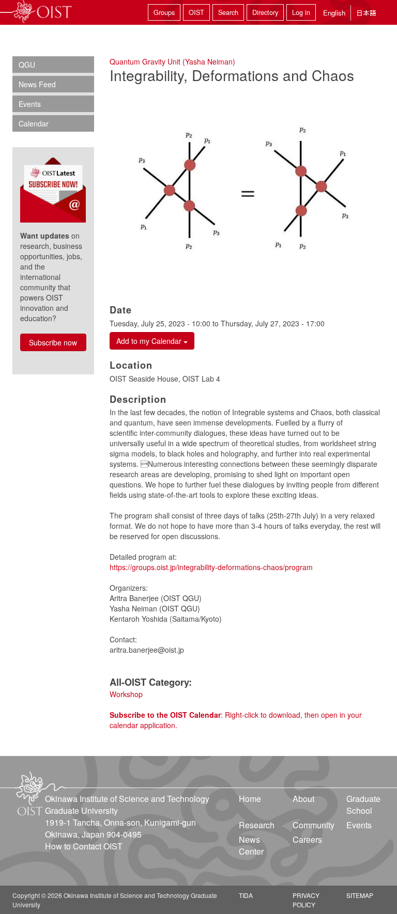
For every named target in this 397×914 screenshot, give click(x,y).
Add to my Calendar (150, 341)
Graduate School (363, 804)
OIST (196, 12)
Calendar (34, 123)
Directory (265, 12)
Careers (307, 839)
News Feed (37, 84)
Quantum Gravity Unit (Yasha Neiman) (172, 61)
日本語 (366, 13)
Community (313, 825)
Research (256, 825)
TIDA (246, 895)
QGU (27, 64)
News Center (251, 845)
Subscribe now (53, 342)
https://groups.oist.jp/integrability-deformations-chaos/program (211, 567)
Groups (164, 12)
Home (250, 799)
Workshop (126, 694)
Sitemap (359, 895)
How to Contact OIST (84, 846)
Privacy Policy (306, 899)
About (303, 799)
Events (30, 104)
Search (228, 12)
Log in (301, 12)
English (334, 13)
